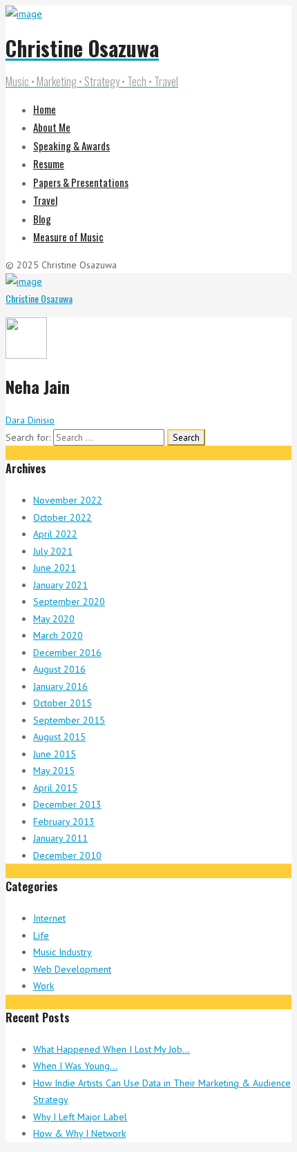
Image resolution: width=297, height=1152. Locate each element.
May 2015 (54, 770)
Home (44, 109)
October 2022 (62, 517)
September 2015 (69, 720)
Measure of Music (68, 236)
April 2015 (55, 788)
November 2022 (67, 500)
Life (41, 935)
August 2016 (59, 669)
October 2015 (62, 703)
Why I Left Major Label (80, 1117)
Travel (45, 200)
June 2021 (54, 568)
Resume (48, 163)
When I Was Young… (75, 1066)
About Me (51, 127)
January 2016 (60, 686)
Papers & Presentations (80, 182)
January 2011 (60, 838)
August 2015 (59, 737)
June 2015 (54, 754)
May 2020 (54, 619)
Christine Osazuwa (39, 298)
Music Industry (62, 952)
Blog (42, 218)
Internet (49, 918)
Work (43, 986)
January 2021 (60, 585)
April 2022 (55, 534)
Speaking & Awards (71, 145)
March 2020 (58, 635)
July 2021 (53, 551)
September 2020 (69, 601)
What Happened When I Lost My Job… (111, 1049)
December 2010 (67, 855)
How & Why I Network (79, 1133)
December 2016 (67, 652)
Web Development (72, 969)
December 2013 (67, 804)
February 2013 (64, 821)
